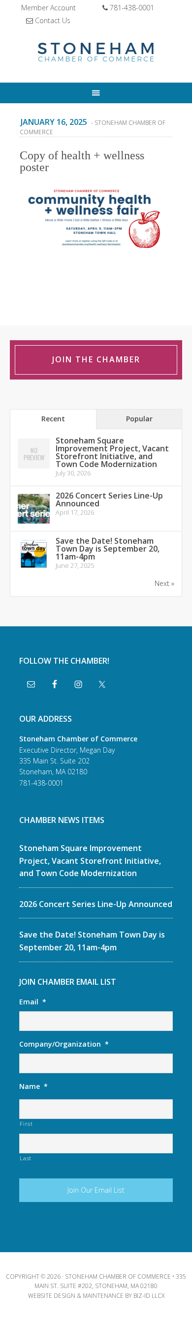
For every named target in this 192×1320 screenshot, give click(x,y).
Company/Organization (64, 1044)
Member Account (48, 7)
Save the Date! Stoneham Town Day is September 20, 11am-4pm (108, 548)
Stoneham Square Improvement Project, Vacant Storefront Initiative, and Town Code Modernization (112, 452)
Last (26, 1158)
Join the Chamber (96, 359)
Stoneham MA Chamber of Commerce (96, 53)
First (26, 1123)
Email (32, 1001)
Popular (139, 418)
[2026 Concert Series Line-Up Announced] (34, 523)
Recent (53, 418)
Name (33, 1086)
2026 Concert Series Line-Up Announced (109, 499)
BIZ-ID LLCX (148, 1295)
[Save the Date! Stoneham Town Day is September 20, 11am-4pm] (34, 568)
